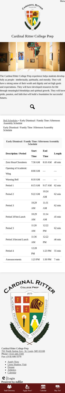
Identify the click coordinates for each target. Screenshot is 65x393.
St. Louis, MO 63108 (23, 351)
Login (8, 378)
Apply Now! (27, 391)
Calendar (43, 391)
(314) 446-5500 (16, 354)
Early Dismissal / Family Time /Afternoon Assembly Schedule (32, 142)
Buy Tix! (57, 391)
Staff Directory (9, 391)
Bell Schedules (10, 120)
